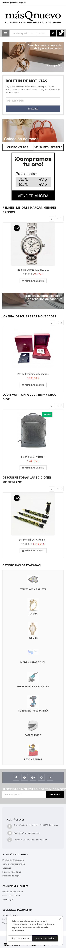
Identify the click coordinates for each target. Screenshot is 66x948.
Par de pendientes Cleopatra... (33, 373)
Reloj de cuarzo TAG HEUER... (33, 269)
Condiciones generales (13, 863)
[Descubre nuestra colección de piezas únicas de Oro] (33, 43)
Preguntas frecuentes (13, 859)
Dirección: (18, 825)
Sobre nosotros (10, 915)
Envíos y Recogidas (11, 871)
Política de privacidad (12, 891)
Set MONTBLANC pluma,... (33, 539)
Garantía (6, 867)
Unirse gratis (9, 2)
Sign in (22, 2)
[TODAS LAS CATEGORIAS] (5, 33)
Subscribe (33, 108)
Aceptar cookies (44, 938)
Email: (16, 833)
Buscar (53, 33)
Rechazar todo (20, 938)
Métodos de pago (11, 875)
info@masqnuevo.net (29, 833)
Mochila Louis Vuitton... (33, 456)
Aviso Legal (7, 899)
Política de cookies (11, 895)
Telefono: (18, 839)
